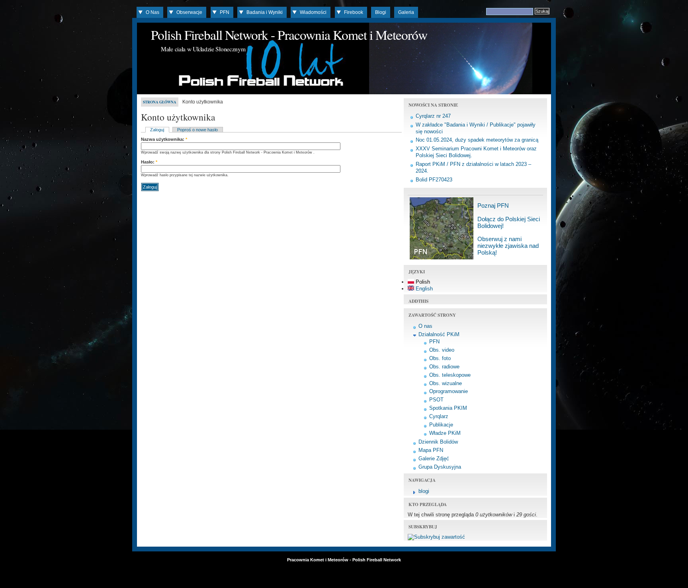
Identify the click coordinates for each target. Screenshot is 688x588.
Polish (422, 282)
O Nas (152, 12)
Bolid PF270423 (434, 180)
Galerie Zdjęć (433, 458)
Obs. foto (440, 358)
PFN (224, 12)
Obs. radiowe (444, 367)
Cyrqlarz (438, 416)
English (423, 289)
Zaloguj (157, 129)
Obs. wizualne (445, 383)
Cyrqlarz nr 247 (433, 116)
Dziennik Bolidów (438, 442)
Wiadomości (313, 12)
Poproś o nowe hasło (197, 129)
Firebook (353, 12)
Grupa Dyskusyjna (439, 467)
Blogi (380, 12)
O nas (425, 326)
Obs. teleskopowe (450, 375)
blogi (423, 491)
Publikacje (441, 425)
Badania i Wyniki (264, 12)
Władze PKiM (445, 433)
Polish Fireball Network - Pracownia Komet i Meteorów (289, 34)
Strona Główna (159, 102)
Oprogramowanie (448, 391)
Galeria (406, 12)
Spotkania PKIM (448, 408)
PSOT (436, 400)
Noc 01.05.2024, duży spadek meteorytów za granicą (477, 140)
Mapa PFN (430, 450)
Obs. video (441, 350)
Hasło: (149, 162)
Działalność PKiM (438, 334)
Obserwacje (189, 12)
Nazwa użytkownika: (164, 139)
